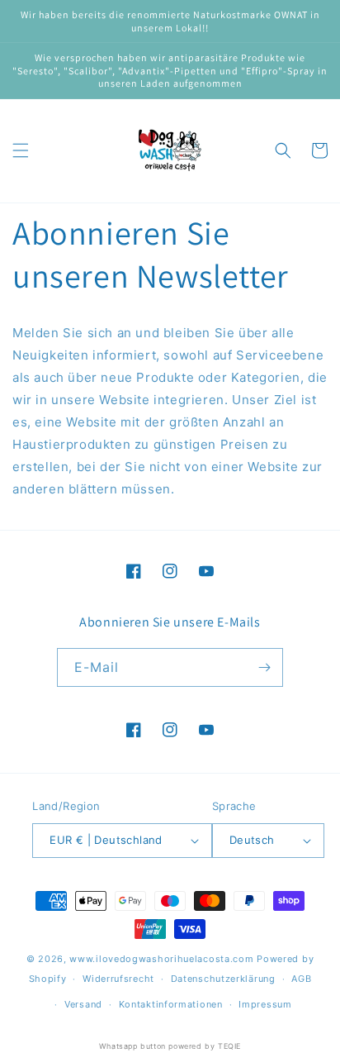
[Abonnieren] (264, 667)
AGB (301, 978)
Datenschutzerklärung (223, 978)
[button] (20, 150)
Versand (83, 1004)
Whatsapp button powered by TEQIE (170, 1046)
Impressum (264, 1004)
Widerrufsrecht (118, 978)
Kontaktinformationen (171, 1004)
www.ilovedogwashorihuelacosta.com (161, 959)
